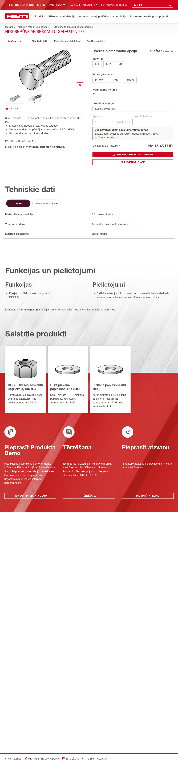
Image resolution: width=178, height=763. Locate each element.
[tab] (15, 41)
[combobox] (152, 5)
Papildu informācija (17, 140)
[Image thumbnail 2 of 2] (35, 98)
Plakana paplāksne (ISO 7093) (110, 387)
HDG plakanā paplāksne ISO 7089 (65, 387)
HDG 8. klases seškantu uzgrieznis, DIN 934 (25, 387)
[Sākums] (17, 16)
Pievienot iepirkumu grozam (134, 154)
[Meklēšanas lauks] (170, 5)
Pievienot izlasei (134, 162)
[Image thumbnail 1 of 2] (14, 98)
